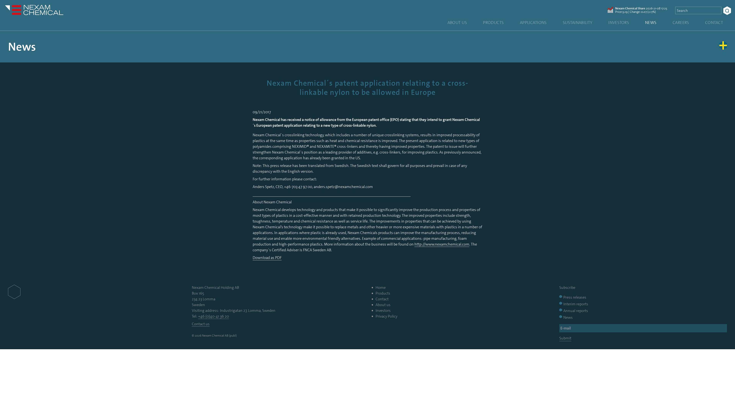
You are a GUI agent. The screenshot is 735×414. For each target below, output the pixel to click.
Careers (681, 22)
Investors (618, 22)
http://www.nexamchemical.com (441, 244)
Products (493, 22)
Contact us (201, 323)
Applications (533, 22)
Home (381, 287)
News (651, 22)
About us (457, 22)
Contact (714, 22)
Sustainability (577, 22)
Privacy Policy (386, 316)
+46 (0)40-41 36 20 (213, 316)
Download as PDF (267, 257)
